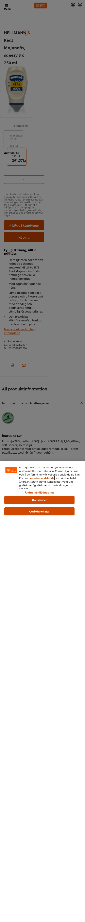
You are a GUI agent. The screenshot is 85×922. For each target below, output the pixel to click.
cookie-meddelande (42, 478)
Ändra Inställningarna (39, 492)
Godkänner (39, 500)
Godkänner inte (39, 511)
